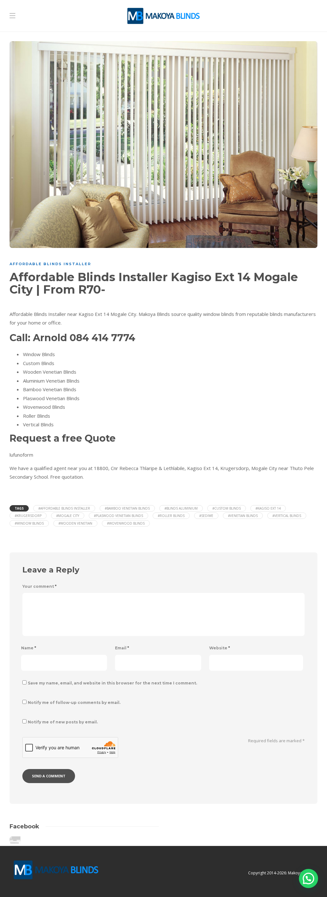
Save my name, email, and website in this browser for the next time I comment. (112, 683)
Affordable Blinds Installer (50, 264)
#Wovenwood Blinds (126, 523)
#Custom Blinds (226, 508)
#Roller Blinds (171, 515)
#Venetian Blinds (243, 515)
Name (28, 648)
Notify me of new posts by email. (63, 722)
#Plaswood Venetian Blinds (118, 515)
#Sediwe (206, 515)
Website (219, 648)
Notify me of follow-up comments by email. (74, 702)
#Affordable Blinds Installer (64, 508)
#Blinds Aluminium (181, 508)
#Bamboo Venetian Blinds (127, 508)
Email (122, 648)
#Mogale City (67, 515)
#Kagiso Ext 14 (268, 508)
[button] (308, 878)
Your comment (39, 586)
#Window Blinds (29, 523)
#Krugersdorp (28, 515)
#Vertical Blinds (286, 515)
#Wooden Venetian (75, 523)
